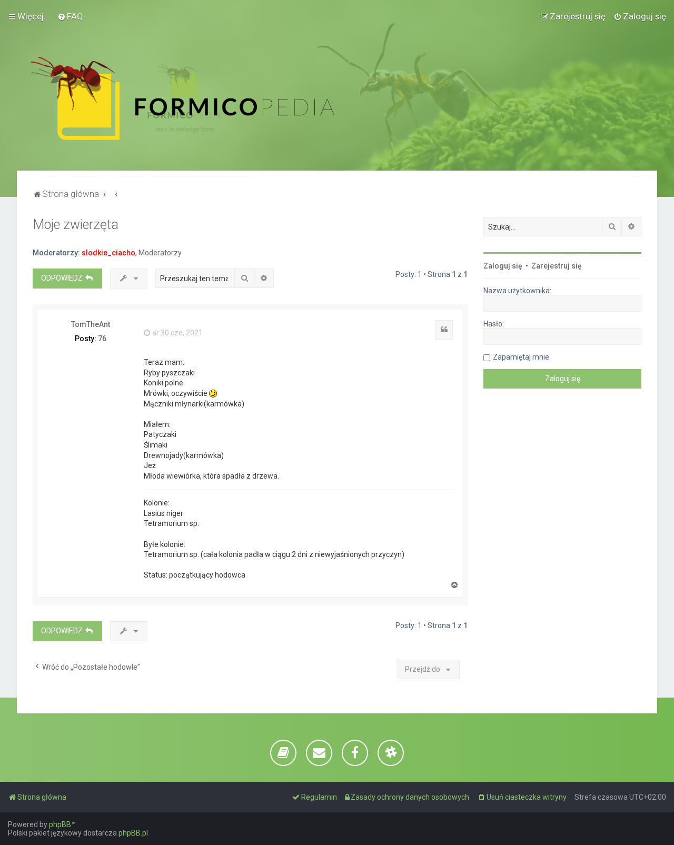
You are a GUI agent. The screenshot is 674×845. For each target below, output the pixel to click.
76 (102, 338)
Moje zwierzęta (75, 224)
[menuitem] (70, 16)
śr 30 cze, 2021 (177, 333)
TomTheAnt (90, 324)
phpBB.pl (133, 833)
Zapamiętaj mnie (521, 357)
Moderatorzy (160, 252)
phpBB (60, 824)
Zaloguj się (502, 266)
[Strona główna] (182, 98)
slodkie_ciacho (108, 252)
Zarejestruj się (556, 266)
